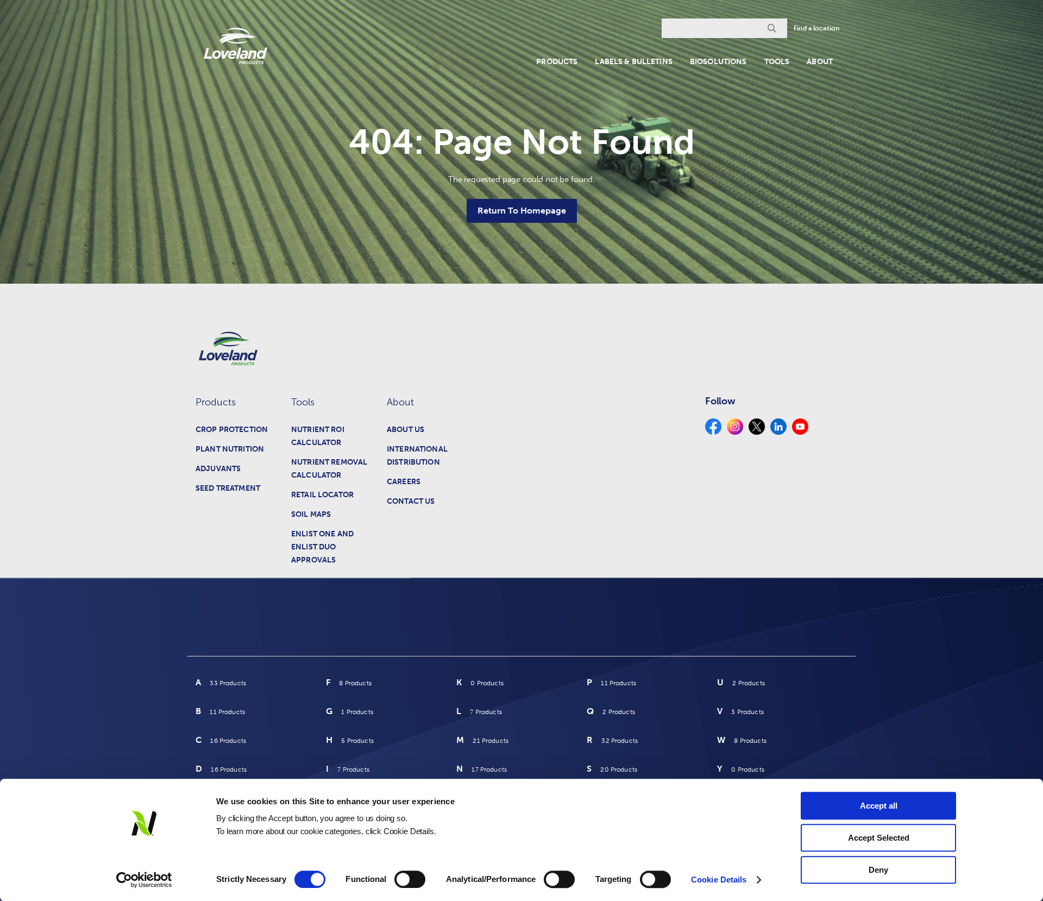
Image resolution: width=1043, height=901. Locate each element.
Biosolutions (718, 61)
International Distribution (417, 456)
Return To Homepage (521, 210)
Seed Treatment (228, 488)
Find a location (816, 28)
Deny (878, 869)
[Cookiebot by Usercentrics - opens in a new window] (144, 880)
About (820, 61)
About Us (405, 429)
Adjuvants (218, 468)
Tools (777, 61)
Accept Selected (878, 837)
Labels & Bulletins (634, 61)
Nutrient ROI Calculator (317, 436)
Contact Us (411, 501)
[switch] (409, 879)
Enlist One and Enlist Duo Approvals (322, 547)
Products (556, 61)
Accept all (878, 805)
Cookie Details (718, 879)
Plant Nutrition (230, 449)
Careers (403, 481)
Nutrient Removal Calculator (329, 469)
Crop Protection (232, 429)
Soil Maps (311, 514)
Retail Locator (322, 494)
